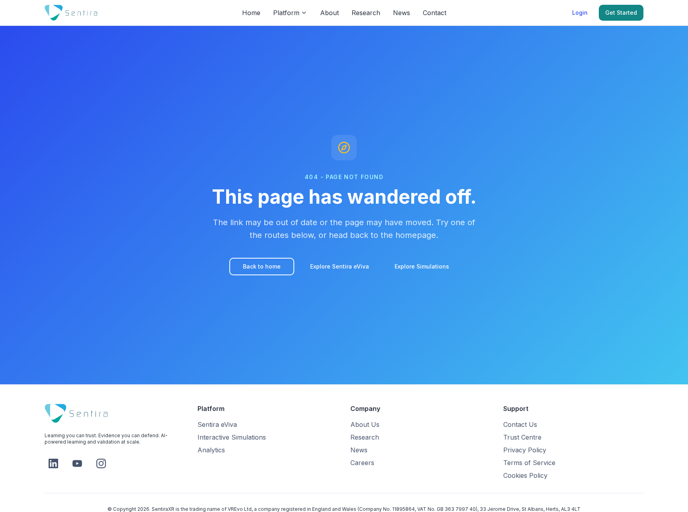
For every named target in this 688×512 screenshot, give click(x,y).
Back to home (262, 266)
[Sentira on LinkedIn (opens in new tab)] (53, 463)
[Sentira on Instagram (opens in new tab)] (101, 463)
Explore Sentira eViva (339, 266)
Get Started (621, 12)
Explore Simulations (422, 266)
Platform (286, 13)
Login (580, 12)
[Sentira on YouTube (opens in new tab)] (77, 463)
